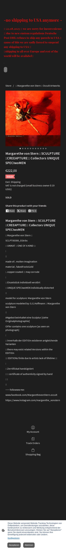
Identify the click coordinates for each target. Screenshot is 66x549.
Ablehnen (29, 545)
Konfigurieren (14, 538)
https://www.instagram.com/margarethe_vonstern (32, 400)
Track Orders (33, 443)
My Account (33, 431)
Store (8, 85)
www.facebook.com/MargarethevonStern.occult (31, 394)
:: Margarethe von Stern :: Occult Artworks (38, 85)
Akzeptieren (14, 545)
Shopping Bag (33, 454)
